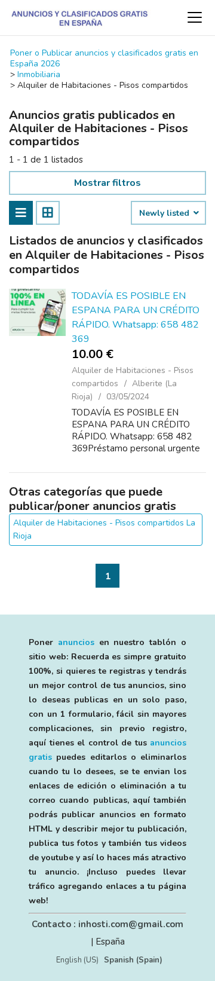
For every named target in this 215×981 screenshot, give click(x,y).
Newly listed (165, 213)
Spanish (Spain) (133, 960)
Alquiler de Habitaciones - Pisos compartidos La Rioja (104, 529)
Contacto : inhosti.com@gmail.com (107, 924)
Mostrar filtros (107, 183)
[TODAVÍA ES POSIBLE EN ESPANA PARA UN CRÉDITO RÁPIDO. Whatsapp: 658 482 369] (37, 312)
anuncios (76, 642)
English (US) (77, 960)
